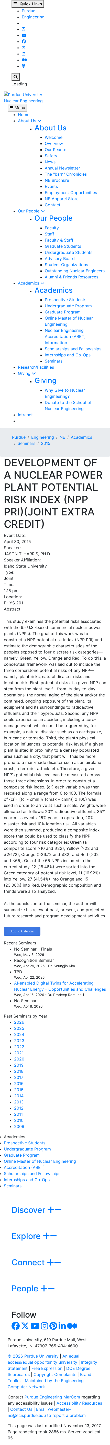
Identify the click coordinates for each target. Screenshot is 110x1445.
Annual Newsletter (62, 168)
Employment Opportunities (71, 192)
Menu (19, 107)
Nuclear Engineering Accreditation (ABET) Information (65, 336)
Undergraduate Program (68, 305)
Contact (52, 204)
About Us (27, 120)
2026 (19, 1022)
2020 (19, 1059)
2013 (19, 1101)
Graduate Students (63, 246)
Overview (54, 143)
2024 (19, 1034)
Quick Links (29, 3)
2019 (19, 1065)
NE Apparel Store (62, 198)
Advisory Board (60, 258)
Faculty (52, 227)
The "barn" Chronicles (66, 174)
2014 (19, 1095)
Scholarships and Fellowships (73, 348)
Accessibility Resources (79, 1403)
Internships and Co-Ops (68, 354)
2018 (19, 1071)
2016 (19, 1083)
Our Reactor (56, 149)
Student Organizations (66, 264)
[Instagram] (23, 29)
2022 (19, 1046)
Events (51, 186)
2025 (19, 1028)
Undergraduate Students (68, 252)
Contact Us (21, 1409)
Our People (29, 210)
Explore (27, 1236)
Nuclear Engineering (23, 100)
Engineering (33, 16)
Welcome (53, 137)
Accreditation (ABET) (24, 1167)
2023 (19, 1040)
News (50, 161)
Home (23, 114)
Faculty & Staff (59, 240)
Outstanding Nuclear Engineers (75, 270)
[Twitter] (24, 47)
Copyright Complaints (55, 1374)
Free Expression (46, 1368)
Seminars (53, 361)
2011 (18, 1114)
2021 (19, 1052)
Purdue (28, 10)
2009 (19, 1126)
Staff (49, 233)
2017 (18, 1077)
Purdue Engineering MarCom (52, 1396)
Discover (29, 1210)
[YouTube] (24, 35)
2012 (19, 1108)
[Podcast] (23, 66)
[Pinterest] (53, 1327)
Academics (29, 283)
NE (62, 437)
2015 (45, 443)
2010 (19, 1120)
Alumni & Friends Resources (71, 276)
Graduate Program (63, 311)
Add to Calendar (22, 931)
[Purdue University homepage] (23, 94)
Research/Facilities (36, 367)
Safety (51, 155)
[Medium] (24, 59)
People (26, 1288)
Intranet (25, 414)
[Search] (16, 77)
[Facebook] (24, 41)
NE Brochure (57, 180)
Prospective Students (65, 299)
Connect (29, 1262)
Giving (25, 373)
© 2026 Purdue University (33, 1356)
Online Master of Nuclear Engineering (40, 1161)
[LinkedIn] (23, 53)
